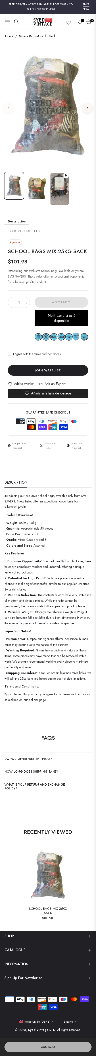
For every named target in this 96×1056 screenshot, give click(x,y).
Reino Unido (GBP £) (37, 1021)
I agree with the (37, 354)
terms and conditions (47, 354)
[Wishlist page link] (69, 21)
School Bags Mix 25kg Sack (48, 911)
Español (68, 1021)
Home (9, 36)
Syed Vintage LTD (42, 1030)
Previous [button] (8, 108)
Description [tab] (15, 482)
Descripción (17, 221)
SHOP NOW (86, 6)
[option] (48, 106)
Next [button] (87, 108)
